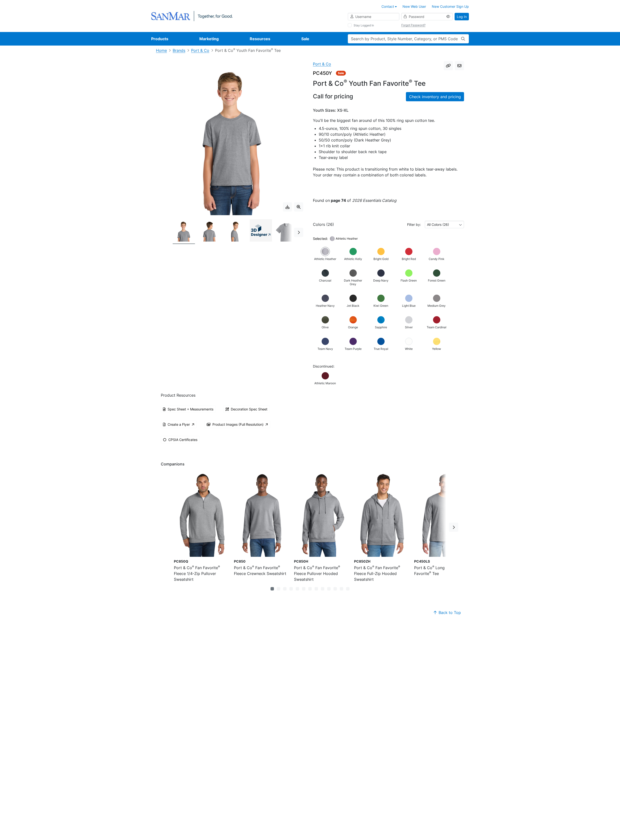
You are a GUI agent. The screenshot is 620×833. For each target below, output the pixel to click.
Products (159, 38)
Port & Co (200, 50)
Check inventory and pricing (435, 96)
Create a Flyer (179, 424)
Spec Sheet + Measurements (190, 409)
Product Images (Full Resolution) (238, 424)
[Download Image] (287, 207)
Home (161, 50)
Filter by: (414, 224)
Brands (179, 50)
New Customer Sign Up (450, 6)
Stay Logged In (364, 25)
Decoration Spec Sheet (249, 409)
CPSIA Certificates (182, 440)
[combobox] (444, 224)
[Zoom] (298, 207)
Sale (305, 38)
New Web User (414, 6)
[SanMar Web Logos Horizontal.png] (191, 16)
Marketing (209, 38)
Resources (260, 38)
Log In (462, 17)
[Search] (463, 39)
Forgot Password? (413, 25)
